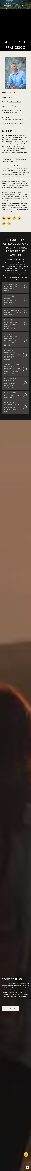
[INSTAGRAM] (14, 218)
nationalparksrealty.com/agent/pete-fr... (16, 119)
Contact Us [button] (10, 1008)
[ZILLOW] (9, 218)
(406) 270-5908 (15, 101)
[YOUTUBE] (19, 218)
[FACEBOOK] (9, 223)
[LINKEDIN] (4, 223)
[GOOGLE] (4, 218)
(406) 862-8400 (15, 106)
